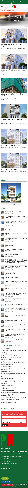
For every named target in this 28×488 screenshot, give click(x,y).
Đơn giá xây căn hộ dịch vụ (11, 254)
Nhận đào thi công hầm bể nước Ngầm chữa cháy (15, 234)
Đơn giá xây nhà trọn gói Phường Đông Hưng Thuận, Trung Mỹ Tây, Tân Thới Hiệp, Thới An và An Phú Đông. (16, 283)
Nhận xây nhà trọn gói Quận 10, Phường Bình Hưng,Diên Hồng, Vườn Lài (16, 272)
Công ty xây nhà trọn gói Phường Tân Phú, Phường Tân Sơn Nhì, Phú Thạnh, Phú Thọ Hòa (16, 299)
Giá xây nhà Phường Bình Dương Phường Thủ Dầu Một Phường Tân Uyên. (15, 245)
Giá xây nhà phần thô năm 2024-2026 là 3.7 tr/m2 (12, 45)
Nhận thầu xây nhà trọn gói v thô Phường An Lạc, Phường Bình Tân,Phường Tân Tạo (15, 309)
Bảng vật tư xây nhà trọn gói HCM (13, 304)
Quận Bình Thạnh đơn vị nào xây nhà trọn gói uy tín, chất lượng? (15, 335)
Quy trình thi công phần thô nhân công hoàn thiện (14, 250)
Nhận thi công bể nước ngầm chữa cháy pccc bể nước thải (16, 239)
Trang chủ (11, 20)
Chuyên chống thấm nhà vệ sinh (13, 211)
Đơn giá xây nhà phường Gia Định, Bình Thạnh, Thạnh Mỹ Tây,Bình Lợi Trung (16, 267)
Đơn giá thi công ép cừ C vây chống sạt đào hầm (15, 289)
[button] (2, 6)
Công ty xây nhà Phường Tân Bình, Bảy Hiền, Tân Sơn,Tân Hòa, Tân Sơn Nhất (15, 294)
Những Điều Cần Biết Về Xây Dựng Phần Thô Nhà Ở (14, 120)
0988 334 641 (9, 461)
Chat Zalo (5, 478)
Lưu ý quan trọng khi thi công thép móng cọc (15, 330)
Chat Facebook (6, 481)
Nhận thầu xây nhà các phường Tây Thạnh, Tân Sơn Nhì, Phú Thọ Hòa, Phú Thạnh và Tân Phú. (15, 222)
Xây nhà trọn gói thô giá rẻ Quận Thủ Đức (15, 324)
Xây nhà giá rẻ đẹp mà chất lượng (10, 145)
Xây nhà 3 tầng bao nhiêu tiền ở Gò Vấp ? (15, 340)
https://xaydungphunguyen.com (13, 456)
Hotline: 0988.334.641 (8, 484)
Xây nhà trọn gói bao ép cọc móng (13, 320)
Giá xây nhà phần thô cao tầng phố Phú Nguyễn (12, 94)
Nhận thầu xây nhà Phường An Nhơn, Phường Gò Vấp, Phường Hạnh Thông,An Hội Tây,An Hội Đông (16, 315)
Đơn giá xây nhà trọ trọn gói (12, 277)
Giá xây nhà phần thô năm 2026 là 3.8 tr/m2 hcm (13, 70)
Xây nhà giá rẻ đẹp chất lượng (9, 169)
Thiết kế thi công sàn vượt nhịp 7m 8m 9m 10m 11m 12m (15, 217)
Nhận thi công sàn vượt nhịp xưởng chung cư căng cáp (15, 229)
